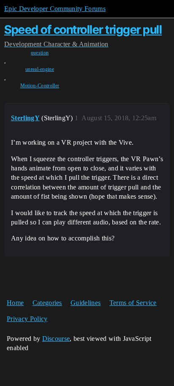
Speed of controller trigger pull (83, 29)
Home (15, 302)
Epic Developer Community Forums (55, 8)
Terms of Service (133, 302)
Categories (47, 302)
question (40, 53)
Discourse (56, 338)
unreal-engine (39, 69)
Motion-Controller (39, 86)
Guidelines (86, 302)
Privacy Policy (27, 318)
